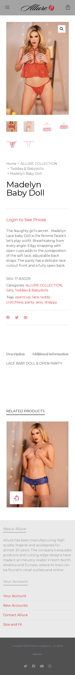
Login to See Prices (26, 219)
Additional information (50, 354)
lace (35, 297)
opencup (23, 297)
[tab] (15, 354)
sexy (39, 302)
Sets (9, 290)
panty (29, 302)
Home (11, 164)
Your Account (14, 596)
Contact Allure (15, 615)
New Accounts (15, 605)
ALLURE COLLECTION (38, 164)
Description (15, 354)
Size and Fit (12, 624)
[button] (61, 29)
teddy (45, 297)
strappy (51, 302)
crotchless (14, 302)
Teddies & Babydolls (27, 169)
